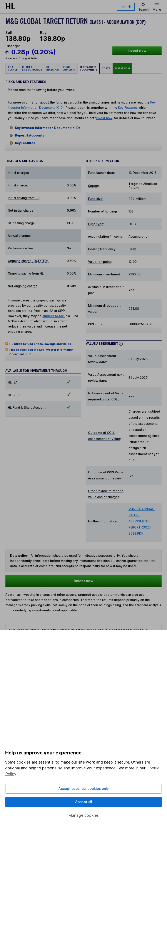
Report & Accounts (29, 135)
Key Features (128, 107)
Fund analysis (69, 68)
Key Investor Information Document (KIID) (47, 128)
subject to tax (53, 316)
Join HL (126, 7)
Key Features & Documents (88, 68)
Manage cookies (83, 815)
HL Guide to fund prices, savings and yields (40, 344)
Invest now (137, 51)
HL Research (52, 68)
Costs (106, 68)
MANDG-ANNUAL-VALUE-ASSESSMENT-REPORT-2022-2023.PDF (142, 521)
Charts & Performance (32, 68)
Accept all (83, 802)
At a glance (12, 68)
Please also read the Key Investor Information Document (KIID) (41, 352)
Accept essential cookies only (83, 788)
